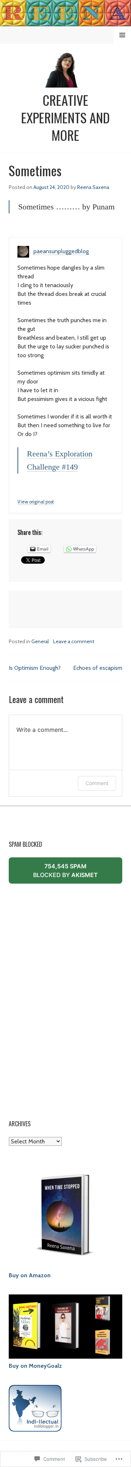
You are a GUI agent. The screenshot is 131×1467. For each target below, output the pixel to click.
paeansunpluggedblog (61, 251)
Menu (122, 35)
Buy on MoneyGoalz (35, 1365)
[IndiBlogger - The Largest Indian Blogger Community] (35, 1427)
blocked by (76, 873)
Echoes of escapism (97, 667)
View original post (35, 502)
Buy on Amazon (30, 1275)
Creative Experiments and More (65, 117)
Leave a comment (73, 641)
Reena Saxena (93, 187)
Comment (97, 783)
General (40, 641)
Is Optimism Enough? (35, 667)
